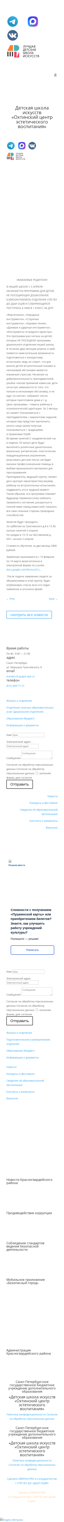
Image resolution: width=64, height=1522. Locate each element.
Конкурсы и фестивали (44, 803)
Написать (32, 949)
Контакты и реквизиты (44, 820)
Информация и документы (22, 725)
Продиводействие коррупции (29, 1213)
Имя (9, 735)
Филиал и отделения (19, 700)
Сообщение (13, 758)
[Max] (33, 26)
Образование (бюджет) (20, 718)
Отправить (19, 784)
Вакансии (52, 827)
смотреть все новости (29, 614)
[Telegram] (12, 26)
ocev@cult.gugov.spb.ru (20, 676)
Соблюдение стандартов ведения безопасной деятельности (25, 1246)
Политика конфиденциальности (26, 1414)
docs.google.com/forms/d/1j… (23, 569)
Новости (52, 796)
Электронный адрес (18, 741)
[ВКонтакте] (12, 40)
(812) (15, 685)
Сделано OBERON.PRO (32, 1492)
